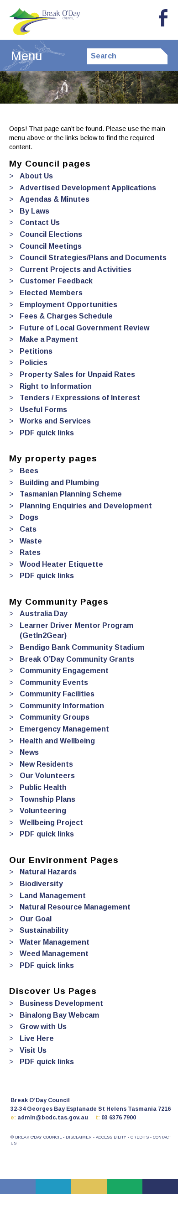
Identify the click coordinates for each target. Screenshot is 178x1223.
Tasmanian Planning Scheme (70, 494)
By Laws (34, 211)
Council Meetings (50, 246)
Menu (26, 56)
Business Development (61, 1003)
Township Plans (47, 799)
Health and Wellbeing (57, 741)
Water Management (54, 942)
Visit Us (33, 1050)
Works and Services (55, 421)
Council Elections (51, 234)
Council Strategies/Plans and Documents (93, 257)
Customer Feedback (56, 281)
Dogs (29, 517)
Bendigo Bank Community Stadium (82, 647)
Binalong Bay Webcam (59, 1015)
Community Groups (54, 717)
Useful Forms (43, 409)
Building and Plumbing (59, 482)
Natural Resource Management (75, 907)
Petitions (36, 351)
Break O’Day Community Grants (77, 659)
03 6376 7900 (118, 1117)
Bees (29, 471)
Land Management (52, 895)
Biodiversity (41, 884)
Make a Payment (49, 339)
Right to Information (55, 386)
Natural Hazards (48, 872)
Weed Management (54, 953)
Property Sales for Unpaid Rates (77, 374)
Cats (28, 529)
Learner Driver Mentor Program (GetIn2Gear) (76, 630)
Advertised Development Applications (88, 188)
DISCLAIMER (79, 1137)
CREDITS (140, 1137)
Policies (33, 362)
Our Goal (35, 919)
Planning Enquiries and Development (86, 506)
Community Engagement (64, 670)
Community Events (54, 682)
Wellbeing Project (51, 822)
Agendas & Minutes (54, 199)
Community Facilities (57, 694)
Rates (30, 552)
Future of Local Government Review (84, 328)
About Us (36, 176)
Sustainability (44, 930)
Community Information (62, 706)
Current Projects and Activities (75, 269)
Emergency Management (64, 729)
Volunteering (43, 811)
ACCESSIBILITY (111, 1137)
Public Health (43, 787)
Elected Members (51, 293)
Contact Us (39, 222)
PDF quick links (46, 433)
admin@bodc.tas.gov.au (52, 1117)
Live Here (36, 1038)
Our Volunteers (47, 775)
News (29, 752)
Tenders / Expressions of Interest (80, 398)
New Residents (46, 764)
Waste (31, 541)
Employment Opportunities (68, 304)
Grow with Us (43, 1026)
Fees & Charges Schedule (66, 316)
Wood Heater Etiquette (61, 564)
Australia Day (43, 613)
